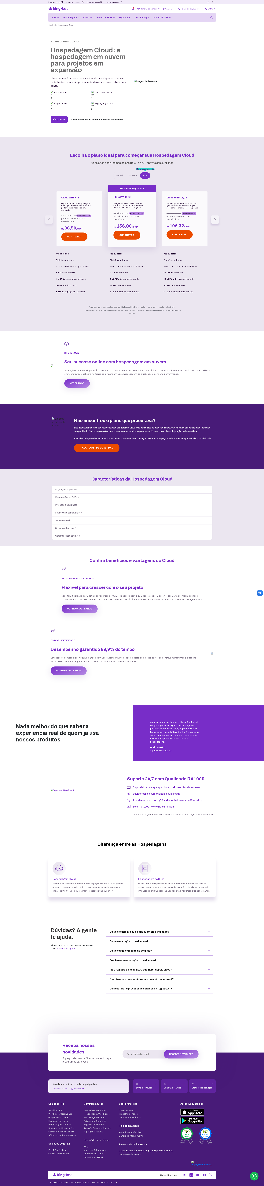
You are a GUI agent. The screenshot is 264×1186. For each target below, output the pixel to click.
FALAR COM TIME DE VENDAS (97, 437)
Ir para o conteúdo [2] (75, 2)
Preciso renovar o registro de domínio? (133, 949)
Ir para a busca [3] (94, 2)
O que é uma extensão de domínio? (131, 939)
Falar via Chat (61, 1078)
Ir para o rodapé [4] (114, 2)
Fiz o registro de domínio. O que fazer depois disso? (141, 958)
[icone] (211, 17)
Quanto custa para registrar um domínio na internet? (142, 968)
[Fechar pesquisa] (191, 27)
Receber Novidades (181, 1043)
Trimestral (132, 164)
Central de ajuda (66, 937)
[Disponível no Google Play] (198, 1109)
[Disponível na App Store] (198, 1101)
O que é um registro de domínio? (129, 930)
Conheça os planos (79, 598)
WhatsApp (79, 1078)
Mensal (119, 164)
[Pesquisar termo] (185, 27)
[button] (254, 1176)
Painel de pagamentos (191, 9)
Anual (145, 163)
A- (209, 2)
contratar (74, 226)
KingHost (52, 25)
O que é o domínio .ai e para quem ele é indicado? (139, 920)
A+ (213, 1)
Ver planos (59, 108)
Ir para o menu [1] (55, 2)
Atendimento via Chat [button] (130, 1121)
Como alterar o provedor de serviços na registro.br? (141, 977)
